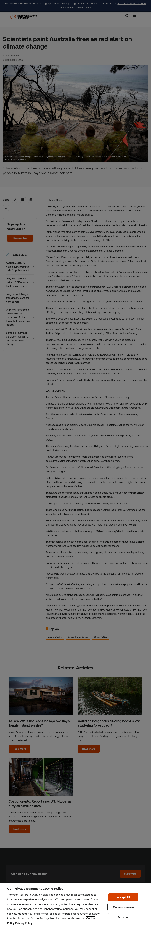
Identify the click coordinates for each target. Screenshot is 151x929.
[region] (75, 906)
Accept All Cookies (123, 897)
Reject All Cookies (123, 917)
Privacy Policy (23, 923)
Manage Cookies (123, 907)
